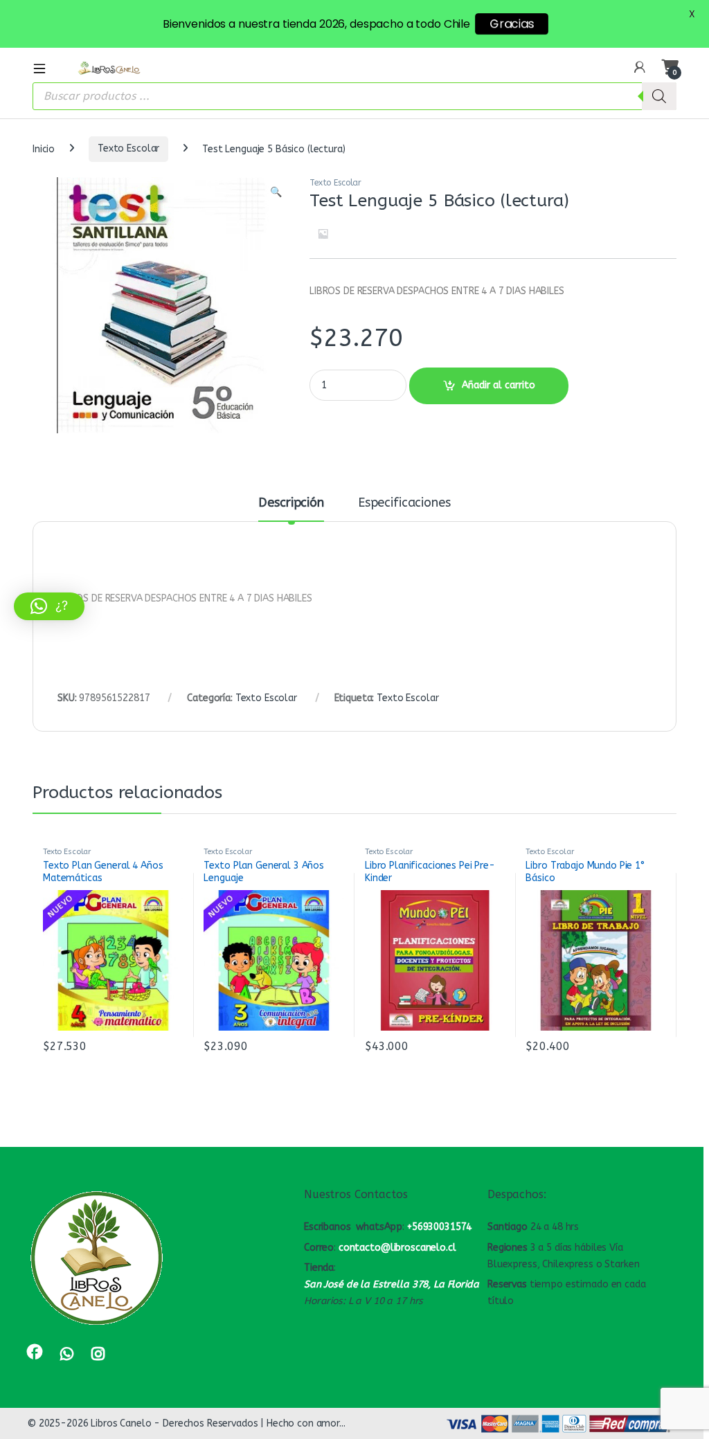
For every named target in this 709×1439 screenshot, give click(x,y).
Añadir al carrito (498, 385)
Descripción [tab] (290, 503)
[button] (276, 192)
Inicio (44, 148)
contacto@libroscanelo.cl (397, 1248)
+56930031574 (439, 1227)
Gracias (511, 24)
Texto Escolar (128, 148)
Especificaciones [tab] (404, 503)
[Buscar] (659, 96)
